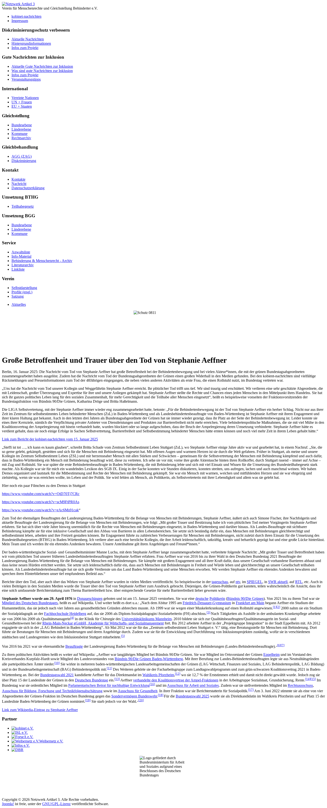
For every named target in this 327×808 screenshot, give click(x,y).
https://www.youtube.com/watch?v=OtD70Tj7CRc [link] (40, 494)
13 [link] (117, 679)
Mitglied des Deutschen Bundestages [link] (30, 603)
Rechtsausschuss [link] (300, 686)
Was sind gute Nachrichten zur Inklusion (42, 71)
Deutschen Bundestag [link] (91, 680)
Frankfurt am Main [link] (250, 603)
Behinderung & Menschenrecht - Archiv (41, 261)
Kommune (19, 134)
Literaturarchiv (22, 265)
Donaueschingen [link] (89, 598)
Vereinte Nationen (25, 98)
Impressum (19, 21)
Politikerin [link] (217, 598)
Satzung (17, 296)
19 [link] (87, 700)
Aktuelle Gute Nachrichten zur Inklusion (42, 66)
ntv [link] (238, 582)
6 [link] (279, 645)
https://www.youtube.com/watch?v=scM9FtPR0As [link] (40, 502)
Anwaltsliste (20, 252)
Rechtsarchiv (21, 138)
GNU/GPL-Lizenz (56, 804)
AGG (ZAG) (21, 156)
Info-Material (21, 256)
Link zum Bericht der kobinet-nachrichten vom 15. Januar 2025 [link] (50, 439)
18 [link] (161, 695)
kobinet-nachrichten (26, 16)
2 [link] (278, 607)
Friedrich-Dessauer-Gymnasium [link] (207, 603)
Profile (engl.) (21, 292)
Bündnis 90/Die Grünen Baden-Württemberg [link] (149, 659)
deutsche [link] (202, 598)
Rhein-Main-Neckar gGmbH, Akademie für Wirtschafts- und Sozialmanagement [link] (103, 623)
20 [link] (141, 700)
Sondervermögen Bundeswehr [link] (134, 696)
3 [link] (209, 612)
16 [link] (152, 684)
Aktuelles (18, 304)
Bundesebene (21, 125)
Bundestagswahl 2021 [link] (57, 675)
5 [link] (123, 636)
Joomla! (8, 804)
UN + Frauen (21, 102)
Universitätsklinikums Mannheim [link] (147, 619)
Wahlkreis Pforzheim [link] (158, 675)
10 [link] (57, 663)
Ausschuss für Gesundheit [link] (137, 691)
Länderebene (21, 129)
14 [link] (307, 679)
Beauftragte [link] (74, 646)
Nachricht (18, 184)
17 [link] (251, 689)
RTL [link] (298, 582)
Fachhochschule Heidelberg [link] (65, 614)
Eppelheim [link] (271, 654)
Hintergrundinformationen (31, 43)
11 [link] (109, 668)
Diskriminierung (23, 161)
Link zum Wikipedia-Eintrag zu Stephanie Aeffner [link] (40, 710)
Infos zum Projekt (24, 48)
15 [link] (313, 679)
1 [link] (274, 607)
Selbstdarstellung (24, 288)
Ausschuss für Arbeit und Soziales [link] (193, 686)
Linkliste (18, 269)
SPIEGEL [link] (254, 582)
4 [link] (72, 617)
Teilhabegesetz (22, 206)
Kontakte (18, 179)
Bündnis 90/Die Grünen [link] (245, 598)
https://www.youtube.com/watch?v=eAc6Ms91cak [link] (40, 510)
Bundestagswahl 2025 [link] (192, 696)
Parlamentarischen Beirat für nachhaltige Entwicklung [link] (109, 686)
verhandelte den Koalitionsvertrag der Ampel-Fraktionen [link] (175, 680)
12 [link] (177, 673)
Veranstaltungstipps (26, 79)
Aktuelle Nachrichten (27, 39)
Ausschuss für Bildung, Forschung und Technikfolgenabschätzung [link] (52, 691)
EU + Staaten (21, 106)
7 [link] (282, 645)
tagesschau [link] (220, 582)
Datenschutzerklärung (28, 188)
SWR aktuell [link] (278, 582)
